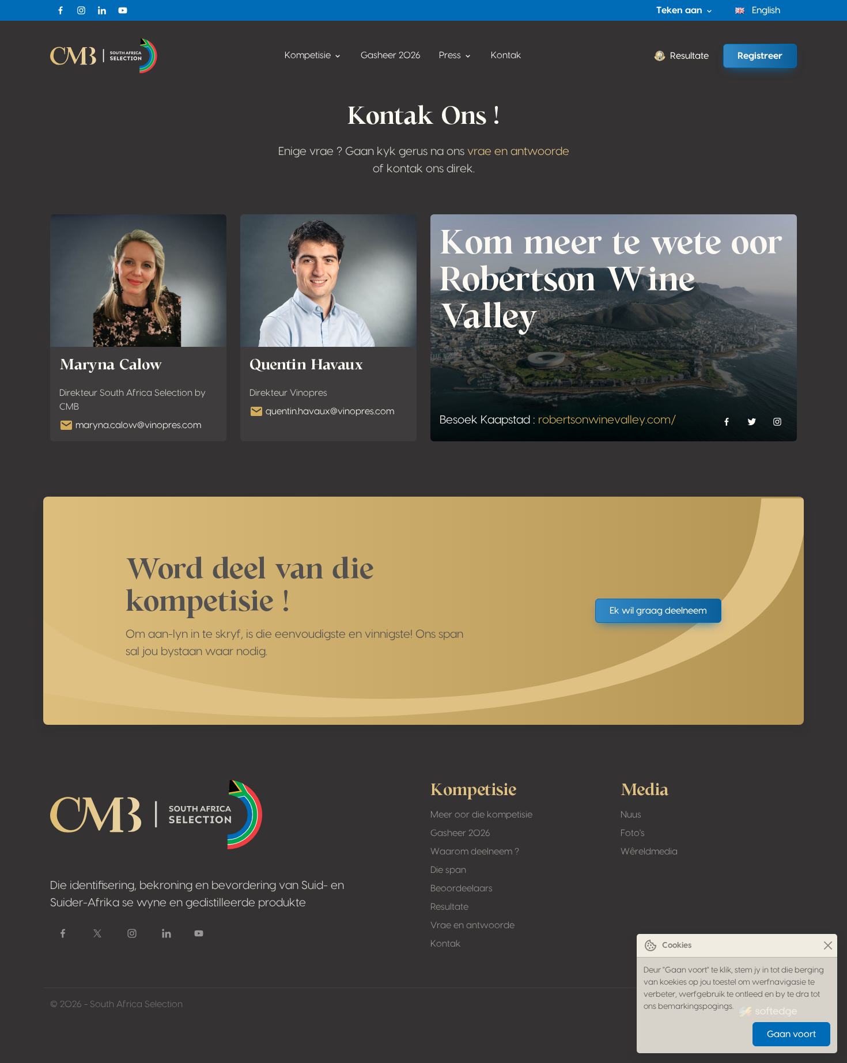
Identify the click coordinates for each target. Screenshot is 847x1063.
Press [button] (451, 55)
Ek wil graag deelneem (658, 610)
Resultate (689, 55)
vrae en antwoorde (518, 151)
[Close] (828, 946)
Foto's (633, 833)
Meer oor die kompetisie (481, 814)
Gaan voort (791, 1034)
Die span (448, 870)
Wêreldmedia (649, 851)
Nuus (631, 814)
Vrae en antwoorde (472, 925)
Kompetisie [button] (309, 55)
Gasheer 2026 (391, 55)
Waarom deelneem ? (474, 851)
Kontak (506, 55)
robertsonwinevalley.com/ (607, 420)
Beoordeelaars (461, 888)
